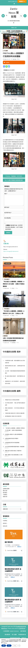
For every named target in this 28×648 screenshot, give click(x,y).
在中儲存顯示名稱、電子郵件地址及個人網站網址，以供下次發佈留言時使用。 (14, 227)
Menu (13, 27)
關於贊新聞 (23, 631)
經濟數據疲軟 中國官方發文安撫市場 (13, 416)
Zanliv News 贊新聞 (14, 13)
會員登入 (5, 523)
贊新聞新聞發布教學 (15, 638)
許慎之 (13, 288)
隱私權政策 (7, 634)
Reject (9, 645)
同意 (4, 645)
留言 (5, 193)
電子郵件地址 (8, 212)
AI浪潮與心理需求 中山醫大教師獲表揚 (13, 434)
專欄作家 (24, 638)
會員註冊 (5, 526)
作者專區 (5, 520)
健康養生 (6, 336)
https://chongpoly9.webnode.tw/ (11, 251)
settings (3, 641)
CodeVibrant (22, 628)
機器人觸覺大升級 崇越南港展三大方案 (13, 454)
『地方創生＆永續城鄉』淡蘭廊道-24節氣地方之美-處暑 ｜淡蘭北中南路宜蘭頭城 (13, 284)
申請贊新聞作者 (22, 634)
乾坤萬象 (14, 342)
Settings (14, 645)
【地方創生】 (7, 279)
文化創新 (6, 50)
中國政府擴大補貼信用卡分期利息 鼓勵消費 (14, 413)
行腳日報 (14, 59)
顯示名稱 (6, 207)
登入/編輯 (14, 634)
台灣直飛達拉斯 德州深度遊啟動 (12, 442)
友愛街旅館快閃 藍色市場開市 (11, 438)
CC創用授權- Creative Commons (11, 631)
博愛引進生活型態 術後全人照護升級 (13, 450)
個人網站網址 (7, 218)
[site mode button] (21, 15)
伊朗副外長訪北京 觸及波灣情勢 (12, 399)
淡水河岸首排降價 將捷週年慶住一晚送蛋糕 (14, 446)
